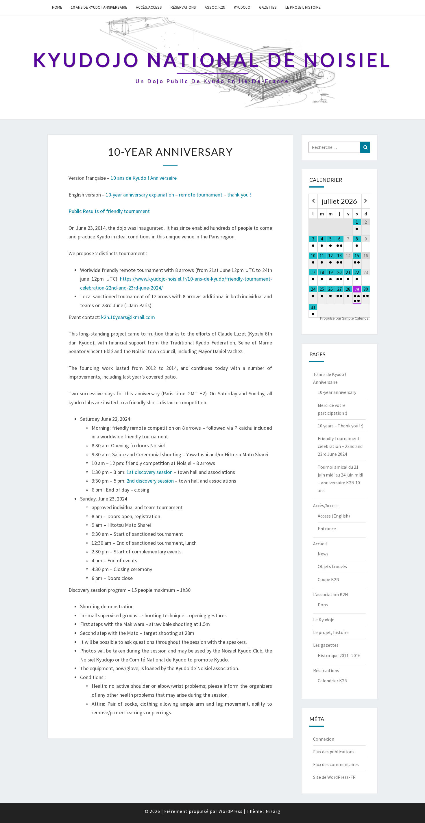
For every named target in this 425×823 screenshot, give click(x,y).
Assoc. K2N (215, 7)
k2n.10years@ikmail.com (128, 317)
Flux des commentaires (336, 764)
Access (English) (334, 516)
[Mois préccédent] (313, 201)
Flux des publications (333, 752)
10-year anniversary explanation (140, 194)
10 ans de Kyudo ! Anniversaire (99, 7)
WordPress (231, 811)
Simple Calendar (355, 318)
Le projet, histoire (303, 7)
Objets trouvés (332, 566)
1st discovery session (150, 472)
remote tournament (200, 194)
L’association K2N (330, 594)
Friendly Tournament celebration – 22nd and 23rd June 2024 (340, 446)
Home (57, 7)
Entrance (327, 528)
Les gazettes (326, 645)
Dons (323, 604)
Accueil (320, 543)
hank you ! (240, 194)
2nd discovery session (150, 480)
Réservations (183, 7)
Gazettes (268, 7)
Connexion (323, 739)
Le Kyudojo (324, 619)
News (323, 554)
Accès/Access (149, 7)
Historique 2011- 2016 (339, 655)
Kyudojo (242, 7)
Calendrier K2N (333, 680)
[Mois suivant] (366, 201)
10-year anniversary (337, 392)
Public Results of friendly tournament (109, 211)
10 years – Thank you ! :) (340, 426)
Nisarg (273, 811)
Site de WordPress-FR (334, 777)
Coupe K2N (328, 579)
